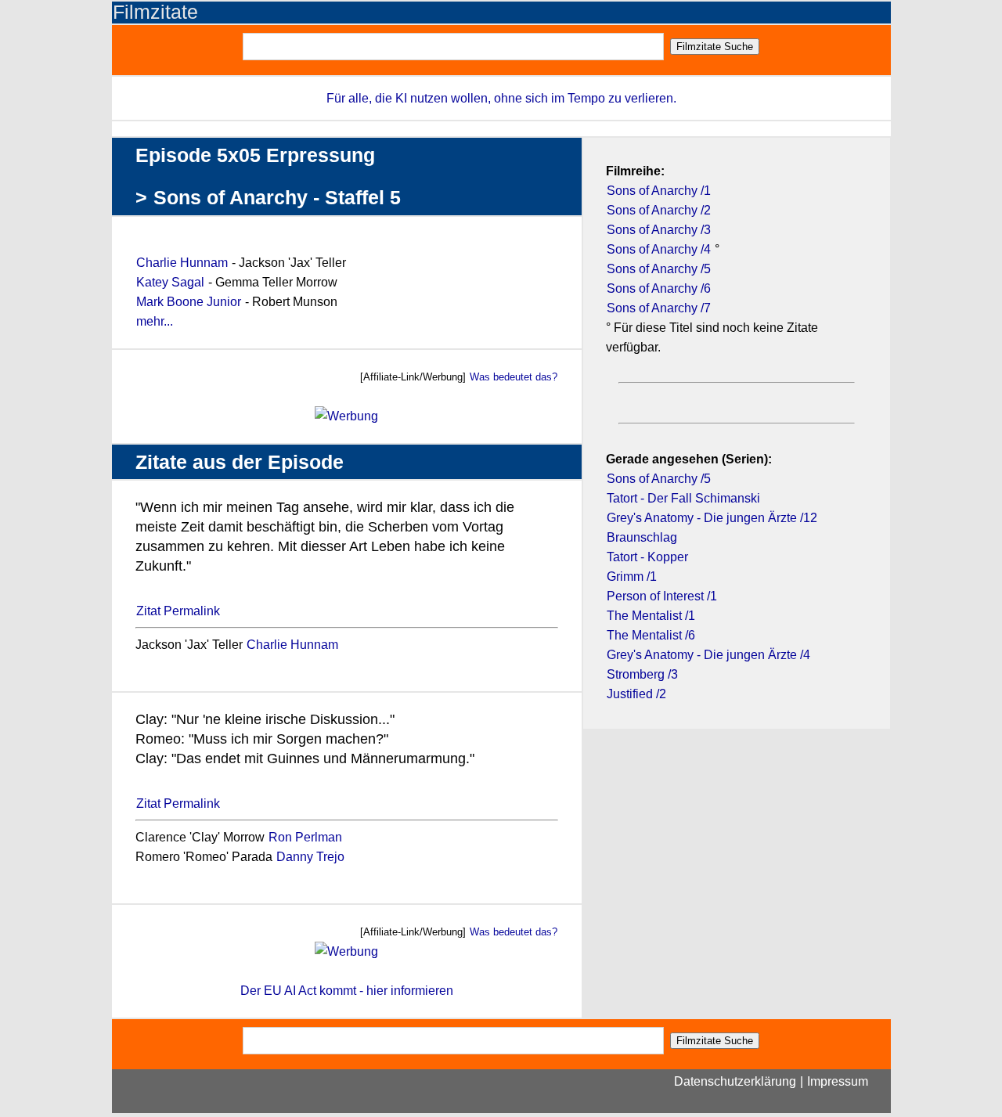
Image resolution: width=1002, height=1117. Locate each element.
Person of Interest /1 (662, 596)
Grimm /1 (632, 576)
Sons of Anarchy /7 (659, 308)
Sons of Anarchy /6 (659, 288)
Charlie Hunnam (182, 262)
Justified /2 (636, 694)
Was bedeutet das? (513, 377)
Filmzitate (155, 12)
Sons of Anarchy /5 (659, 269)
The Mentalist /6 (651, 635)
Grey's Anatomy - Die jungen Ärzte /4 (708, 654)
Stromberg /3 (642, 674)
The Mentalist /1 (651, 615)
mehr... (154, 321)
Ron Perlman (305, 837)
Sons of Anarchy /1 (659, 190)
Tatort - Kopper (647, 557)
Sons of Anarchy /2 (659, 210)
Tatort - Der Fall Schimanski (683, 498)
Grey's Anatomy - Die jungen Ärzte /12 (712, 517)
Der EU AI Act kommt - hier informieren (346, 990)
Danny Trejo (310, 856)
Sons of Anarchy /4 (659, 249)
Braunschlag (642, 537)
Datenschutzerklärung (735, 1081)
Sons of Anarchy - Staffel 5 (277, 197)
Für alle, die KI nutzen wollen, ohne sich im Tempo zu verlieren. (501, 98)
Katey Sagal (170, 282)
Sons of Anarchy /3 (659, 229)
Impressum (837, 1081)
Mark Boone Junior (190, 301)
